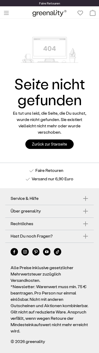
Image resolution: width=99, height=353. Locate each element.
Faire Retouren (49, 170)
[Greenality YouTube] (47, 252)
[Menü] (6, 12)
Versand (39, 178)
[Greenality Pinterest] (36, 252)
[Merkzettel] (80, 12)
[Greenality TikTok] (57, 252)
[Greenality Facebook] (15, 252)
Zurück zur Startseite (49, 144)
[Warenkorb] (92, 12)
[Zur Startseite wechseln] (49, 13)
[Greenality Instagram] (25, 252)
